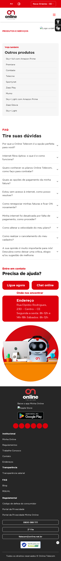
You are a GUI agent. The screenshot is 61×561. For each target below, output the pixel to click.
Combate (10, 70)
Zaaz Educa (12, 105)
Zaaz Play (11, 87)
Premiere (10, 64)
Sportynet (11, 82)
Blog (4, 485)
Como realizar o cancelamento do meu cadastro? (24, 238)
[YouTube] (33, 426)
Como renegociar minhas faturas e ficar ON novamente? (27, 205)
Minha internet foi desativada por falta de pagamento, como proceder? (26, 217)
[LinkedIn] (45, 426)
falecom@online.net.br (30, 536)
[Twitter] (27, 426)
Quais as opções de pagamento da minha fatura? (26, 181)
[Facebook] (15, 426)
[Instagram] (21, 426)
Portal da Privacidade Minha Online (20, 515)
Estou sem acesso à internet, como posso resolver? (26, 193)
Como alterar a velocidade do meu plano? (26, 227)
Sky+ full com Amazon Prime (21, 59)
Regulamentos (9, 445)
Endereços (7, 462)
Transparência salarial (13, 473)
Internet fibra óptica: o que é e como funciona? (23, 157)
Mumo (9, 93)
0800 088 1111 (30, 522)
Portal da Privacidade (13, 509)
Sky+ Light (11, 111)
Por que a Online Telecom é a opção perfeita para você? (28, 145)
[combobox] (43, 4)
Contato (6, 456)
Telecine (10, 76)
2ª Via (31, 529)
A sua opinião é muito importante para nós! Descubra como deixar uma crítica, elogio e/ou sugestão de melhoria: (27, 252)
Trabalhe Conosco (11, 450)
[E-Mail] (39, 426)
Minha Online (9, 439)
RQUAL (6, 491)
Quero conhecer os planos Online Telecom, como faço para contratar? (27, 169)
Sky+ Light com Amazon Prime (22, 99)
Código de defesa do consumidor (19, 503)
